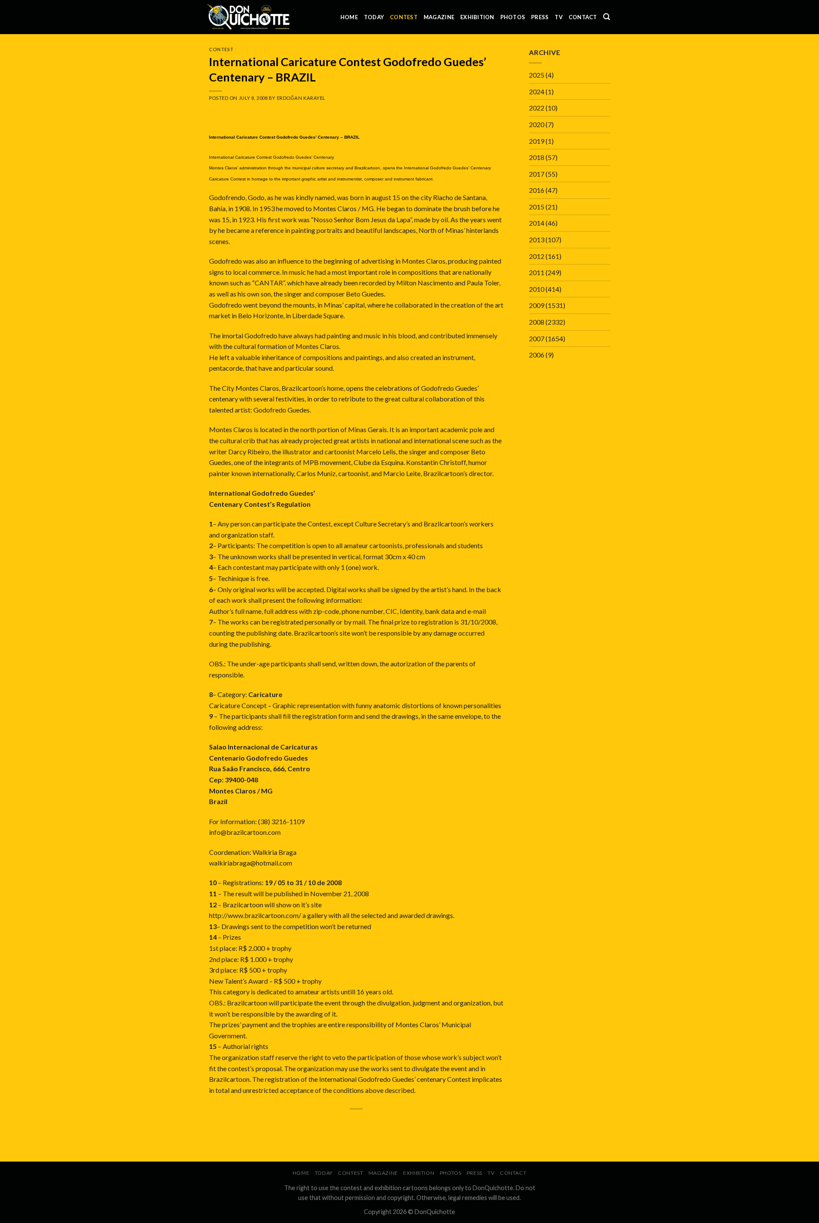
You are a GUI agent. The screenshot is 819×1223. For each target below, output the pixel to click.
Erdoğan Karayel (301, 98)
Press (540, 17)
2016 (536, 190)
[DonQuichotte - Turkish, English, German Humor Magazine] (248, 17)
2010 (536, 289)
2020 (536, 124)
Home (349, 17)
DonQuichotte (435, 1211)
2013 (536, 239)
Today (374, 17)
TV (559, 17)
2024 (536, 91)
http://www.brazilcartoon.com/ (255, 915)
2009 (536, 305)
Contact (583, 17)
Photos (513, 17)
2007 (536, 338)
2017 (536, 174)
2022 (536, 108)
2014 (536, 223)
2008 (536, 322)
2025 (536, 75)
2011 (536, 272)
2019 (536, 141)
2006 (536, 355)
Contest (404, 17)
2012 (536, 256)
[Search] (606, 17)
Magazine (439, 17)
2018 (536, 157)
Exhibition (477, 17)
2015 (536, 207)
